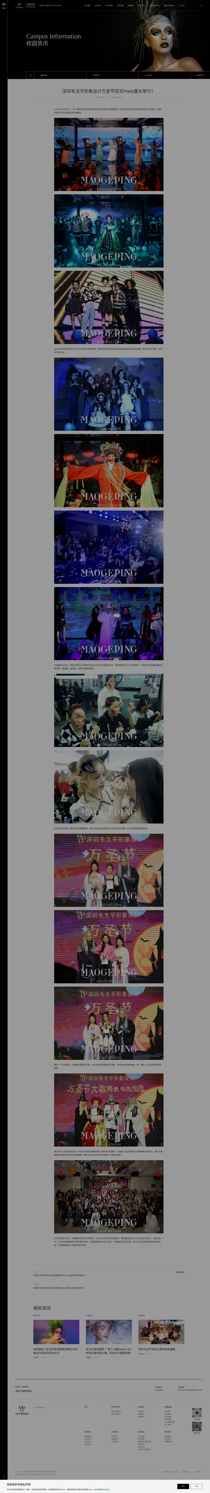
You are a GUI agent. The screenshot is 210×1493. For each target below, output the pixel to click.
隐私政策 (106, 1489)
